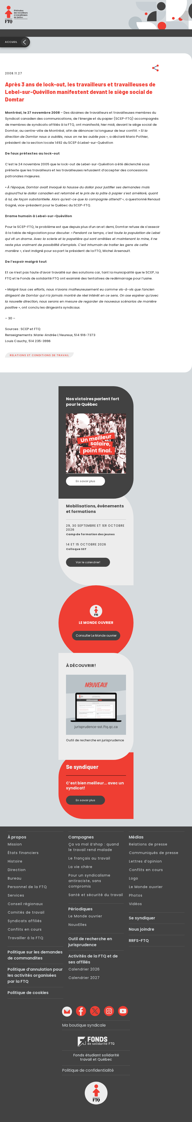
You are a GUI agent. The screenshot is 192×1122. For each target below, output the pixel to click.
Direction (17, 869)
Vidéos (135, 903)
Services (16, 895)
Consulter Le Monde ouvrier (96, 635)
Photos (135, 895)
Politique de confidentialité (88, 1070)
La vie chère (80, 866)
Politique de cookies (28, 993)
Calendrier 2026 (84, 969)
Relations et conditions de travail (39, 355)
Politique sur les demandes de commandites (35, 955)
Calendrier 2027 (84, 977)
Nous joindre (141, 929)
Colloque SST (76, 549)
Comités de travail (26, 912)
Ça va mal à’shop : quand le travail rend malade (93, 847)
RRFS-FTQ (139, 940)
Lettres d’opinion (145, 861)
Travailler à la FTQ (26, 937)
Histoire (15, 861)
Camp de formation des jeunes (90, 534)
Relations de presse (148, 844)
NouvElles (77, 924)
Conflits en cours (25, 929)
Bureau (15, 878)
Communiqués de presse (153, 852)
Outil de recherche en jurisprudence (90, 942)
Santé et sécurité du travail (95, 894)
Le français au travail (89, 858)
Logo (133, 878)
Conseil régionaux (25, 903)
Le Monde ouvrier (85, 916)
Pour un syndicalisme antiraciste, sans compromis (89, 881)
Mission (15, 844)
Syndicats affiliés (25, 920)
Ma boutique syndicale (84, 1025)
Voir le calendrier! (88, 562)
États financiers (23, 852)
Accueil (11, 42)
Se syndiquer (142, 918)
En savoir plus (85, 481)
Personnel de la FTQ (27, 886)
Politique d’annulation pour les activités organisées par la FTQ (35, 975)
